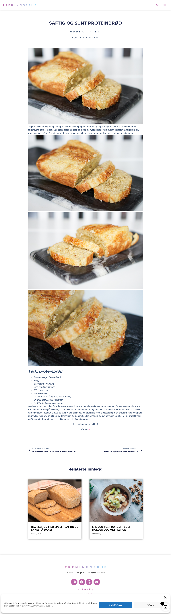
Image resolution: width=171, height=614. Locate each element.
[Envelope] (97, 582)
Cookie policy (85, 589)
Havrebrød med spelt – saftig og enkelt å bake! (54, 528)
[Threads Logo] (89, 582)
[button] (165, 597)
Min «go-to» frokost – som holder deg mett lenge (111, 528)
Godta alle (115, 605)
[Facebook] (82, 582)
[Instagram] (74, 582)
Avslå (150, 605)
